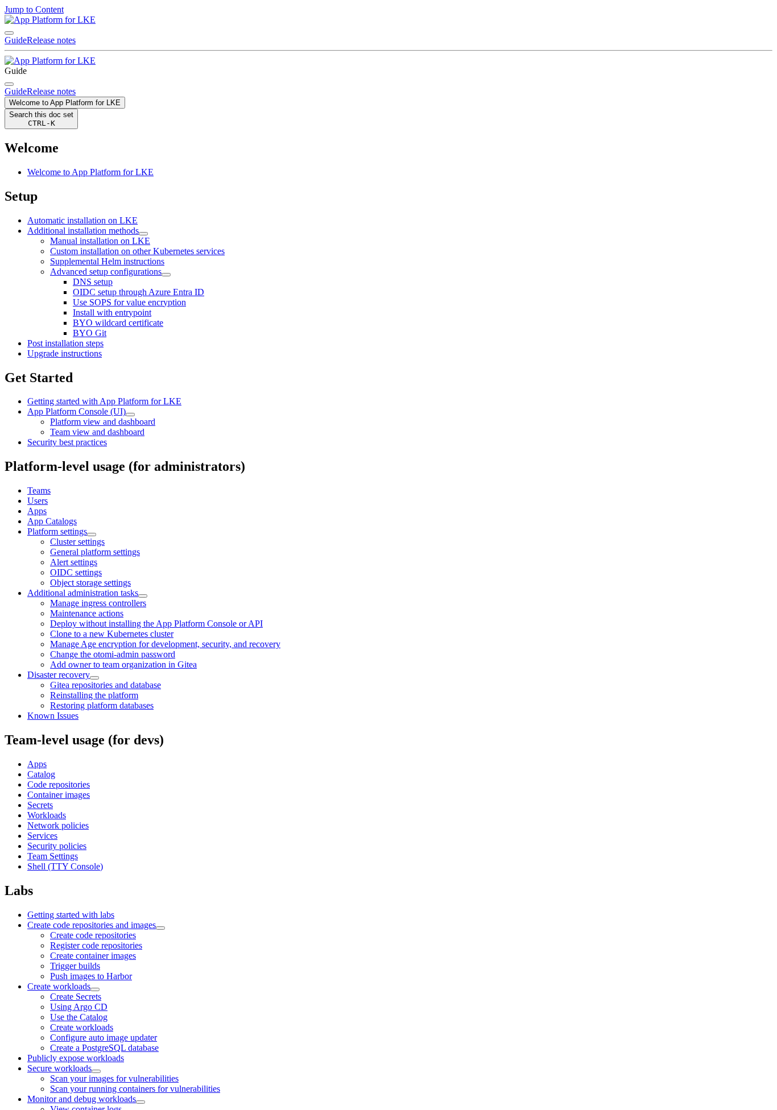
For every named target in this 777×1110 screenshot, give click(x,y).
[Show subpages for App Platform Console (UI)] (130, 414)
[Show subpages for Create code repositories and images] (160, 928)
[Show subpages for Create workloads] (95, 989)
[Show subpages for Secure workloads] (96, 1071)
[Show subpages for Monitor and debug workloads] (140, 1102)
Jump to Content (34, 9)
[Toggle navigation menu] (9, 33)
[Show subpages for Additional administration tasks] (142, 596)
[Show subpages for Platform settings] (91, 534)
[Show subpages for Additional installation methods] (143, 233)
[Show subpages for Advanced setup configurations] (166, 274)
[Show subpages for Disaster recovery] (94, 678)
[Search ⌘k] (9, 84)
